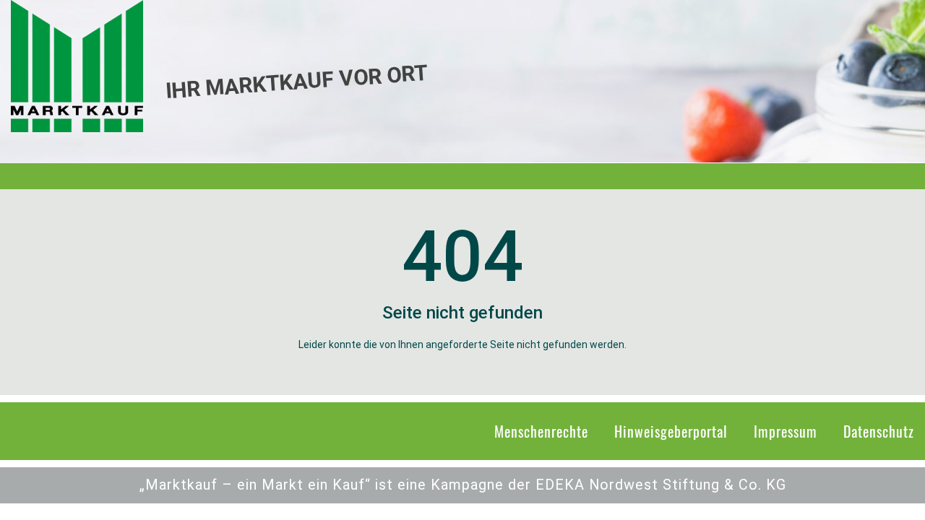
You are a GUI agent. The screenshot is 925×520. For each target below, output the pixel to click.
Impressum (785, 431)
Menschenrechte (541, 431)
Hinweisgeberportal (671, 431)
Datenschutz (878, 431)
